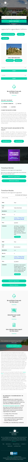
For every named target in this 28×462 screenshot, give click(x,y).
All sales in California (14, 285)
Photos (19, 103)
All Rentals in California (14, 180)
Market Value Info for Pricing (8, 34)
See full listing (17, 236)
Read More (14, 441)
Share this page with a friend (9, 110)
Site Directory (8, 444)
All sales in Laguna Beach (14, 281)
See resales (20, 34)
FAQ (3, 444)
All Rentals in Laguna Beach (14, 176)
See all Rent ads (6, 141)
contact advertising (14, 346)
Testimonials (9, 446)
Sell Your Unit (18, 60)
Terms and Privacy (16, 444)
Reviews (5, 107)
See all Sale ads (19, 141)
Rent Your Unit (10, 60)
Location (13, 107)
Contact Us (23, 444)
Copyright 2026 (11, 456)
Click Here (14, 95)
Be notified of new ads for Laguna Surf (11, 405)
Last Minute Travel (17, 446)
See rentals (5, 38)
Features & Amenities (8, 103)
